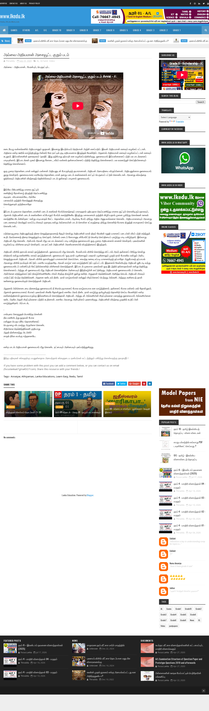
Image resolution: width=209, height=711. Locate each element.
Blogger (90, 495)
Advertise (3, 3)
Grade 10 (56, 30)
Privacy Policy (34, 3)
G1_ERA (59, 407)
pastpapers (173, 625)
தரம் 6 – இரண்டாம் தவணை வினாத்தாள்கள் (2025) (188, 471)
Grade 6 (110, 30)
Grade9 (183, 620)
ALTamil (44, 60)
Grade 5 (124, 30)
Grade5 (183, 614)
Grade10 (188, 608)
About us (23, 3)
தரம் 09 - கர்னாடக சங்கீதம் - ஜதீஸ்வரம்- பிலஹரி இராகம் (127, 410)
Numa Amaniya (175, 563)
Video (52, 60)
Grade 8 (84, 30)
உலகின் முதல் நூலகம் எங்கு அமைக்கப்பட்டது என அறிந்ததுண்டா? (122, 40)
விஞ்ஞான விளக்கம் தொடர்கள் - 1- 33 (23, 412)
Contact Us (13, 3)
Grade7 (163, 620)
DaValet (173, 538)
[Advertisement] (182, 326)
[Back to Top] (203, 690)
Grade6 (193, 614)
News (12, 41)
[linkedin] (199, 3)
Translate (180, 121)
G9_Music (110, 403)
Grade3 (163, 614)
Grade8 (173, 620)
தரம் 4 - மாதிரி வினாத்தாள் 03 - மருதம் (37, 672)
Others (26, 30)
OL (199, 620)
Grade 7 (97, 30)
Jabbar (172, 588)
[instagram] (195, 3)
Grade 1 (177, 30)
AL (38, 60)
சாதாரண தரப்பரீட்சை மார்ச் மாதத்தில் (106, 645)
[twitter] (203, 3)
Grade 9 (70, 30)
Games (14, 30)
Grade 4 (137, 30)
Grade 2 (164, 30)
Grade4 (173, 614)
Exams (169, 608)
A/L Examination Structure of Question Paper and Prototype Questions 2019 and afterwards (178, 660)
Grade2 (198, 608)
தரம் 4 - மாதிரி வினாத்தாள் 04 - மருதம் (37, 659)
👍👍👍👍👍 (176, 575)
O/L (45, 30)
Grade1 (178, 608)
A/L (37, 30)
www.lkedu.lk (12, 16)
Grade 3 (150, 30)
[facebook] (190, 3)
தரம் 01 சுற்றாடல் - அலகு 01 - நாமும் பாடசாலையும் (78, 412)
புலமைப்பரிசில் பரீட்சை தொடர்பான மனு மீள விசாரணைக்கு (44, 40)
